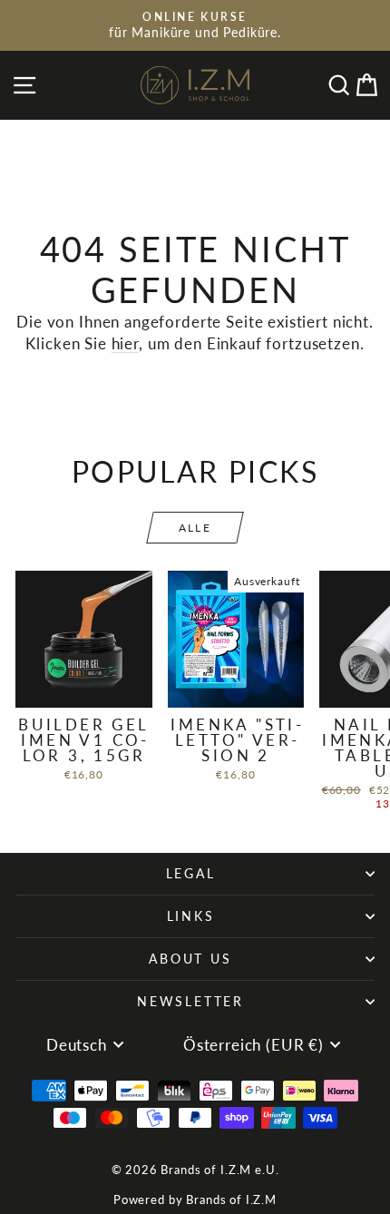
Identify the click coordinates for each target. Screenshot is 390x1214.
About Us (190, 958)
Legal (191, 873)
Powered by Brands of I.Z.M (195, 1199)
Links (191, 916)
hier (125, 343)
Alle (195, 527)
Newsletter (190, 1001)
